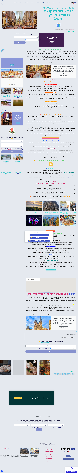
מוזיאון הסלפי (48, 461)
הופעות (72, 331)
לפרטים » (18, 97)
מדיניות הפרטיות (27, 427)
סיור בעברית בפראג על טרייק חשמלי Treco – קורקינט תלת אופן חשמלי (68, 213)
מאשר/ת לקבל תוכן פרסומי (19, 39)
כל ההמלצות (61, 357)
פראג (54, 2)
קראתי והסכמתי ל (31, 427)
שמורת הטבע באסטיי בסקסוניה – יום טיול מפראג (50, 228)
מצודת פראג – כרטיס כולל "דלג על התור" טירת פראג (50, 213)
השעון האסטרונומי (48, 454)
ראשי (59, 2)
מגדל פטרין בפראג (33, 212)
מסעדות (37, 2)
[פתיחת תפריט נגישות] (2, 471)
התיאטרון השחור (49, 451)
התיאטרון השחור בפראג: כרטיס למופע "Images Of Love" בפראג (34, 228)
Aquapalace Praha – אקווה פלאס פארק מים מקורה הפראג (68, 228)
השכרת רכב (16, 2)
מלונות (43, 2)
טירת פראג (48, 447)
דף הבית (73, 29)
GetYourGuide (54, 79)
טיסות (21, 2)
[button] (2, 1)
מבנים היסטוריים (65, 331)
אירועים (32, 2)
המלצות (26, 2)
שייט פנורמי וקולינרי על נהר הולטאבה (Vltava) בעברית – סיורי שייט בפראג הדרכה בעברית (6, 108)
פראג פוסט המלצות (18, 172)
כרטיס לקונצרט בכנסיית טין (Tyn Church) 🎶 (68, 337)
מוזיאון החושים (48, 449)
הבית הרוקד (49, 458)
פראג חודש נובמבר (6, 161)
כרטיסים (48, 2)
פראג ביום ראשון (17, 161)
